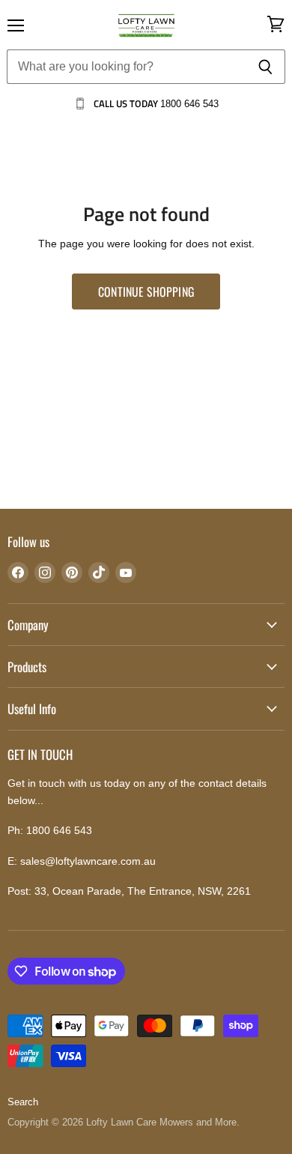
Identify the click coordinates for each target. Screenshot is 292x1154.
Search (22, 1102)
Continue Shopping (146, 291)
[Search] (265, 66)
